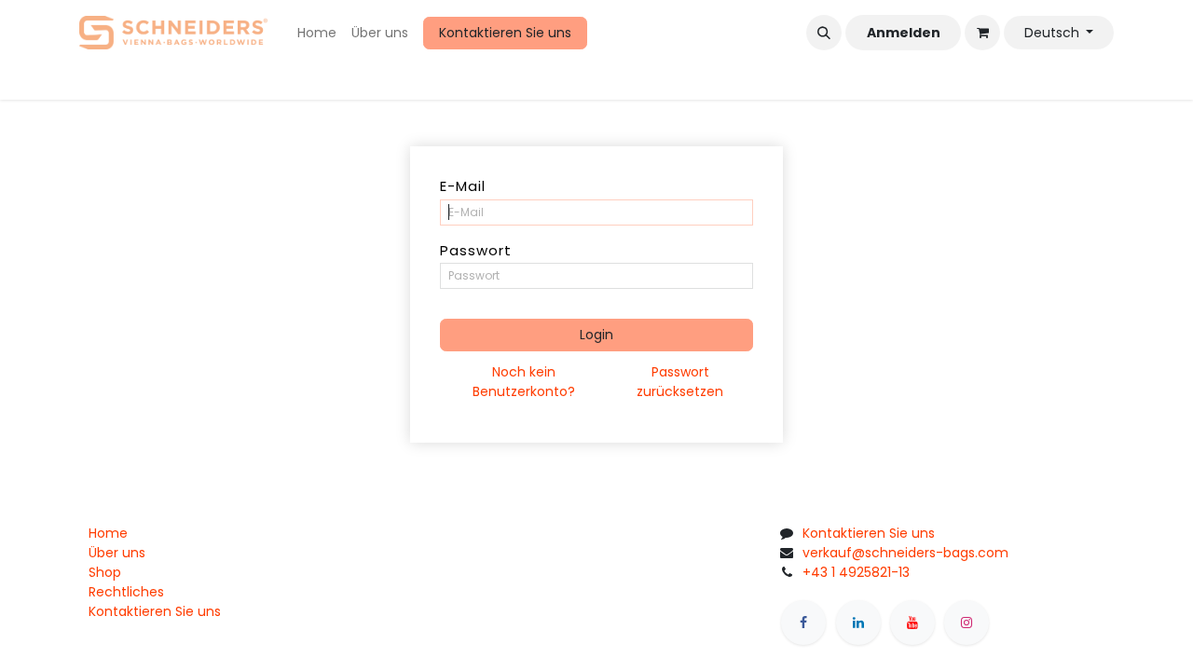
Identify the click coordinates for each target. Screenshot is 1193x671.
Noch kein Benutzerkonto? (524, 382)
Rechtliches (126, 591)
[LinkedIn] (858, 622)
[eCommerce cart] (982, 32)
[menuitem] (317, 33)
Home (108, 533)
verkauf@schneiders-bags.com (905, 552)
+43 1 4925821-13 (856, 572)
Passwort (476, 250)
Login (596, 334)
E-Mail (463, 186)
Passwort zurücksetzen (680, 382)
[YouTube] (912, 622)
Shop (105, 572)
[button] (824, 32)
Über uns (117, 552)
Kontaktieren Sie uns (505, 32)
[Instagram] (966, 622)
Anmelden (903, 32)
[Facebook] (803, 622)
